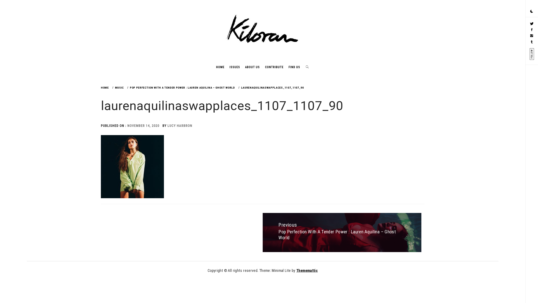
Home (220, 67)
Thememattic (307, 270)
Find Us (294, 67)
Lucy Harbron (179, 126)
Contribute (274, 67)
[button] (531, 12)
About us (252, 67)
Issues (234, 67)
